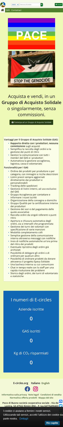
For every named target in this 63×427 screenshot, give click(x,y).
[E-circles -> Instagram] (35, 390)
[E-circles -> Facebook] (27, 390)
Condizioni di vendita (51, 394)
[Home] (2, 10)
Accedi (59, 4)
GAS (8, 10)
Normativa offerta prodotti (23, 397)
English (46, 383)
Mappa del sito (45, 397)
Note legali (33, 394)
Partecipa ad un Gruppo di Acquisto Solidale (32, 122)
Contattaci (16, 10)
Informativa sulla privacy (14, 394)
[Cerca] (42, 4)
